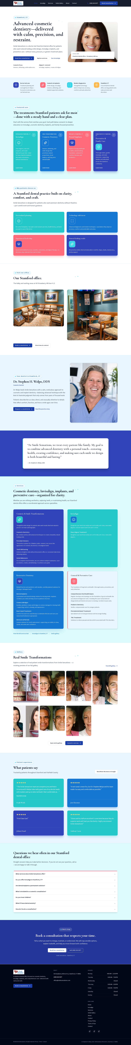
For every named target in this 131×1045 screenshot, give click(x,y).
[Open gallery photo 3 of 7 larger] (78, 686)
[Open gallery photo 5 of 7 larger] (26, 721)
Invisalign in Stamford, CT (40, 634)
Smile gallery (55, 634)
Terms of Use (92, 1024)
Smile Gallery (59, 3)
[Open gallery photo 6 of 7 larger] (52, 718)
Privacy (36, 1041)
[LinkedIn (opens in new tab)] (99, 1031)
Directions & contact (42, 345)
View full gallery (110, 666)
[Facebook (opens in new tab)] (89, 1031)
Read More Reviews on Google (106, 772)
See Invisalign (55, 58)
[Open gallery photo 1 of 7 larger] (26, 686)
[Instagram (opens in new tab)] (94, 1031)
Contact (74, 3)
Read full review (21, 796)
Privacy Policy (92, 1021)
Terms (40, 1041)
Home (35, 3)
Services (50, 3)
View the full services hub (21, 634)
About (67, 3)
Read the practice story (42, 409)
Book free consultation (57, 950)
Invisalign (42, 3)
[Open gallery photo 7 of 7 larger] (78, 721)
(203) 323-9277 (93, 3)
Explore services (42, 58)
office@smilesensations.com (62, 980)
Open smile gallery (56, 743)
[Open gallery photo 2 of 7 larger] (52, 683)
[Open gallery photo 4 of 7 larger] (105, 688)
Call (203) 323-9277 (75, 950)
